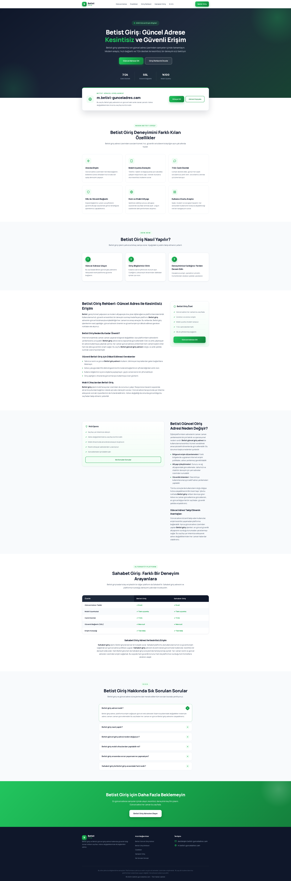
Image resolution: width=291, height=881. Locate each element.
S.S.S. (171, 4)
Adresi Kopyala (195, 99)
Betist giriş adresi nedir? (112, 708)
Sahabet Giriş (160, 4)
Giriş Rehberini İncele (158, 61)
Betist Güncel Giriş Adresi (144, 841)
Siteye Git (176, 99)
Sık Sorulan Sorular (123, 460)
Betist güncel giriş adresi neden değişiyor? (121, 737)
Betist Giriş (202, 4)
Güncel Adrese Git (131, 61)
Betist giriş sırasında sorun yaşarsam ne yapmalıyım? (125, 756)
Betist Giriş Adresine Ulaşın (145, 813)
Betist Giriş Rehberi (142, 845)
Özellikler (134, 4)
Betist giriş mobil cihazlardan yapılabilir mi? (121, 746)
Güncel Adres (121, 4)
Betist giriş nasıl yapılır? (112, 727)
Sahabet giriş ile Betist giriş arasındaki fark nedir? (124, 766)
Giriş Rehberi (146, 4)
